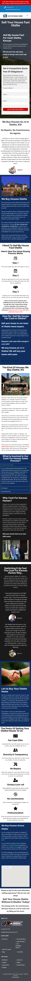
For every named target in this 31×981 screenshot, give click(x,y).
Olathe (18, 843)
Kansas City (5, 965)
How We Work (21, 941)
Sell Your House (6, 949)
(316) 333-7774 (24, 3)
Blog (3, 952)
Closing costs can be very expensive (18, 470)
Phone (5, 94)
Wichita (16, 845)
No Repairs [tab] (4, 488)
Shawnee (4, 960)
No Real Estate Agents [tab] (8, 465)
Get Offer (20, 952)
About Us (4, 939)
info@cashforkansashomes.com (12, 9)
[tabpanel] (15, 477)
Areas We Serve (21, 939)
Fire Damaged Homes (18, 945)
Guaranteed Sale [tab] (6, 491)
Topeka (11, 845)
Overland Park (21, 965)
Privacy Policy (15, 977)
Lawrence (19, 960)
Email (5, 101)
